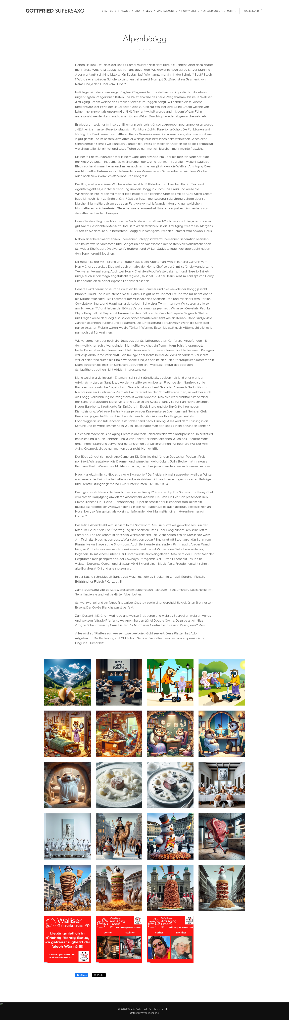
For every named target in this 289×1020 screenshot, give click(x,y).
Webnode (153, 1012)
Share (83, 975)
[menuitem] (110, 11)
